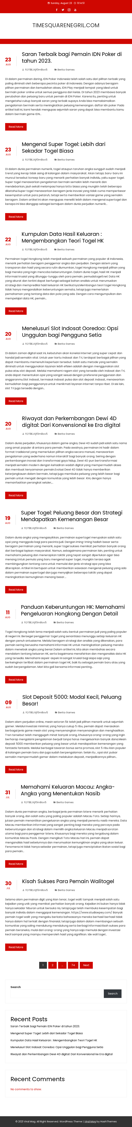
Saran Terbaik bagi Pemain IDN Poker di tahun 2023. (72, 57)
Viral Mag (90, 1121)
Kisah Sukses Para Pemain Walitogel (68, 881)
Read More (16, 127)
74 (73, 965)
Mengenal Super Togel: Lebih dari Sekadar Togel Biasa (64, 148)
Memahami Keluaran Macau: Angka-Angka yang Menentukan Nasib (68, 790)
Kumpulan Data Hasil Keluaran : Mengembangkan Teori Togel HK (63, 237)
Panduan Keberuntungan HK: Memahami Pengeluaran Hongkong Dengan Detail (73, 610)
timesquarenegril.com (66, 25)
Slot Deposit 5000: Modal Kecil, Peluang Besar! (72, 700)
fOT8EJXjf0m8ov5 (36, 69)
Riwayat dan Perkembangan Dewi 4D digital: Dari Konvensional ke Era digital (71, 422)
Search (15, 987)
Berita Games (66, 69)
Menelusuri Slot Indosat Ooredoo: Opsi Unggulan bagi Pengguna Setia (70, 332)
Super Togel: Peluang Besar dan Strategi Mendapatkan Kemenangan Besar (72, 516)
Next (86, 965)
